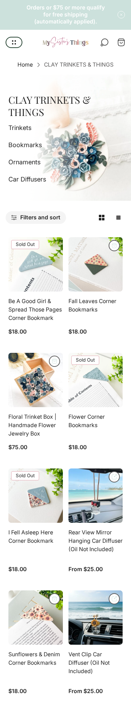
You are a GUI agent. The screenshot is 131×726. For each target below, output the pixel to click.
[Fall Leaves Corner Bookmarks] (95, 264)
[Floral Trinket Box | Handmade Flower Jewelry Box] (35, 380)
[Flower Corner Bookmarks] (95, 380)
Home (25, 64)
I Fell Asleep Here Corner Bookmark (30, 536)
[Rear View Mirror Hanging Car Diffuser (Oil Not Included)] (95, 495)
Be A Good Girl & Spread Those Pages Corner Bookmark (35, 309)
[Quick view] (114, 476)
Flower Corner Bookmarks (86, 421)
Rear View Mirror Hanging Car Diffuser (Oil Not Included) (95, 540)
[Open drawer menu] (14, 42)
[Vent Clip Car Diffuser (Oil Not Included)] (95, 617)
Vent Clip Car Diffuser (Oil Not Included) (89, 662)
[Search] (104, 42)
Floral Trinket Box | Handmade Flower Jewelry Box (32, 425)
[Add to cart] (114, 245)
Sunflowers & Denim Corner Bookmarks (34, 658)
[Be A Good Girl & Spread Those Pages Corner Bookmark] (35, 264)
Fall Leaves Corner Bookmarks (92, 305)
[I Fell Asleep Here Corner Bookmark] (35, 495)
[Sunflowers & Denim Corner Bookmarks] (35, 617)
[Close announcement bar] (121, 15)
